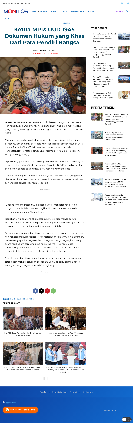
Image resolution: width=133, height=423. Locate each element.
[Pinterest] (47, 291)
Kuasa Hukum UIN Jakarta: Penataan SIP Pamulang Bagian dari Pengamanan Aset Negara (116, 151)
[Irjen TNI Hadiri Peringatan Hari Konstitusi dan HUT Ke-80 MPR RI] (23, 318)
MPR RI (31, 299)
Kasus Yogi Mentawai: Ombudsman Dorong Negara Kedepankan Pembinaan (114, 136)
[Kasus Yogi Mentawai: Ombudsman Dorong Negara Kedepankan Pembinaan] (97, 135)
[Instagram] (128, 3)
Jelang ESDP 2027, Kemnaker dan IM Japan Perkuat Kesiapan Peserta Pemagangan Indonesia (104, 67)
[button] (123, 11)
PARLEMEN (7, 19)
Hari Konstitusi (15, 299)
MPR (24, 299)
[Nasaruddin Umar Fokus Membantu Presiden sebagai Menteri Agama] (124, 95)
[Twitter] (122, 3)
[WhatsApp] (53, 291)
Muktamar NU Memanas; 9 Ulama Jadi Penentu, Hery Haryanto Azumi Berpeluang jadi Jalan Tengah (104, 52)
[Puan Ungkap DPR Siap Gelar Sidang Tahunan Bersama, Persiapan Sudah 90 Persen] (23, 353)
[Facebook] (116, 3)
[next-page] (46, 378)
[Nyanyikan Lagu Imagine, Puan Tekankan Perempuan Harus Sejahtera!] (65, 318)
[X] (41, 291)
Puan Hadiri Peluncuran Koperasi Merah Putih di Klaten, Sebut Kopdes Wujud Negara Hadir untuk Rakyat (65, 369)
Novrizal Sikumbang (47, 50)
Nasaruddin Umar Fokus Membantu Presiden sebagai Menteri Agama (103, 95)
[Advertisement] (44, 196)
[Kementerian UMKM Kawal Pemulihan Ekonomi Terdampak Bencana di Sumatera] (124, 36)
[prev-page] (42, 378)
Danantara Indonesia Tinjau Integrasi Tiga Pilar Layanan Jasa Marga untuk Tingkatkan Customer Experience (116, 200)
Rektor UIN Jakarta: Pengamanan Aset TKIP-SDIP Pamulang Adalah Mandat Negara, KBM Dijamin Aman (103, 81)
